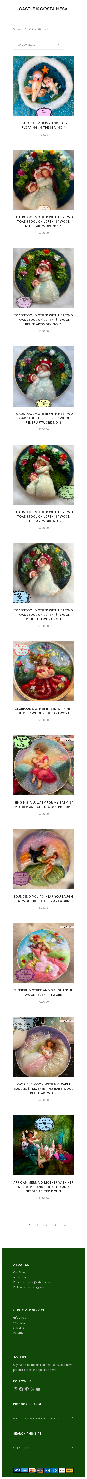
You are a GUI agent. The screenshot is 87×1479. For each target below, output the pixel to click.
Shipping (18, 1327)
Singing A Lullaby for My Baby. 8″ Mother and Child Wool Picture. (43, 804)
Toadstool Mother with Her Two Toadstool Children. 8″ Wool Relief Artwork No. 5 (43, 221)
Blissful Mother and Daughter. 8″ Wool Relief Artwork (43, 992)
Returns (18, 1332)
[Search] (72, 1418)
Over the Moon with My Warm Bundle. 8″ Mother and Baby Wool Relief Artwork (43, 1088)
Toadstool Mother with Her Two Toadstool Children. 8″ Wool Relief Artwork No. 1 (43, 614)
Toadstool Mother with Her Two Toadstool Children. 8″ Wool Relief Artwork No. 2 (43, 516)
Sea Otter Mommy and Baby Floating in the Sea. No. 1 (44, 125)
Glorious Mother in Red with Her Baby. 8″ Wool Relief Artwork (43, 711)
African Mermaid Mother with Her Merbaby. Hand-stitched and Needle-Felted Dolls (43, 1186)
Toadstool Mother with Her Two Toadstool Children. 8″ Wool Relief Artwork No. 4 (43, 319)
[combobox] (38, 45)
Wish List (19, 1322)
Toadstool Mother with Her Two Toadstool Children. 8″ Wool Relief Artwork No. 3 (43, 418)
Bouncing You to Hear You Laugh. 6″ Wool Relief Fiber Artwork (43, 898)
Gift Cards (19, 1317)
